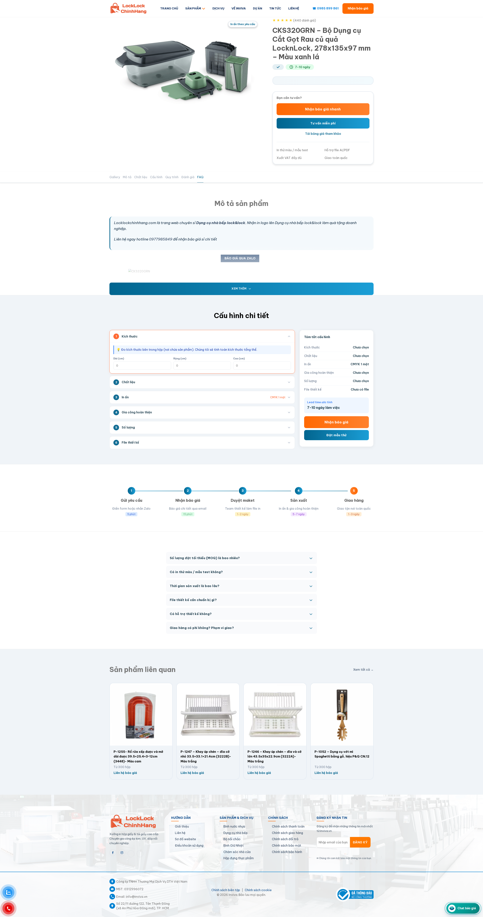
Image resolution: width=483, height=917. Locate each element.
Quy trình (171, 177)
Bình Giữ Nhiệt (233, 845)
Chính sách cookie (258, 890)
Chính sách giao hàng (287, 833)
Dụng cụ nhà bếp (235, 833)
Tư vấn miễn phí (323, 123)
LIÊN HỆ (293, 8)
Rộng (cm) (179, 358)
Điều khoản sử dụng (189, 845)
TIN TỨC (275, 8)
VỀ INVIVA (239, 8)
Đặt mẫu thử (336, 435)
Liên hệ (180, 833)
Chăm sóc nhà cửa (237, 852)
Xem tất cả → (363, 669)
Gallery (114, 177)
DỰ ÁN (257, 8)
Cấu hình (156, 177)
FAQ (200, 177)
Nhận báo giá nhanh (323, 109)
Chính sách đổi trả (285, 839)
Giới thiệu (182, 826)
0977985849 (160, 239)
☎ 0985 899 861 (325, 8)
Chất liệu (140, 177)
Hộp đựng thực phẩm (238, 858)
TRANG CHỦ (169, 8)
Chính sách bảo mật (286, 845)
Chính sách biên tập (225, 890)
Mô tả (127, 177)
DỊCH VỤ (218, 8)
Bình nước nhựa (234, 826)
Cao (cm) (239, 358)
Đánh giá (187, 177)
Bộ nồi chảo (232, 839)
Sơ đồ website (185, 839)
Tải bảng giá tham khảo (323, 134)
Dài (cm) (118, 358)
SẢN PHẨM (193, 8)
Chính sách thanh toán (288, 826)
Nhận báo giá (358, 8)
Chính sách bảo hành (287, 852)
